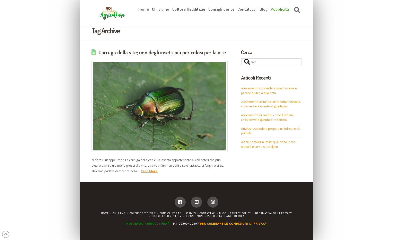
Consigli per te (170, 213)
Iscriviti (190, 213)
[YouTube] (196, 202)
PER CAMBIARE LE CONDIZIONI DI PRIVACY (233, 223)
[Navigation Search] (296, 10)
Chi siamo (119, 213)
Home (105, 213)
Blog (222, 213)
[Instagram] (212, 202)
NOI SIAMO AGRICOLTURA (148, 223)
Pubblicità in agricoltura (225, 215)
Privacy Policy (240, 213)
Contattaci (207, 213)
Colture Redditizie (142, 213)
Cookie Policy (161, 215)
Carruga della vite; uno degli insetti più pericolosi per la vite (162, 52)
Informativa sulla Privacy (273, 213)
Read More (149, 171)
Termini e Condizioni (189, 215)
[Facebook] (180, 202)
